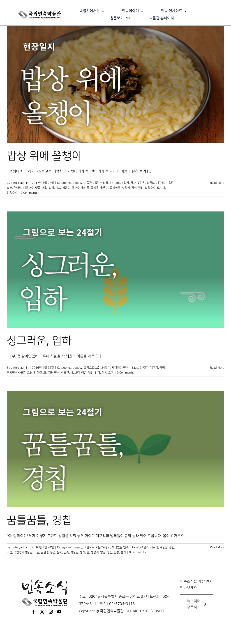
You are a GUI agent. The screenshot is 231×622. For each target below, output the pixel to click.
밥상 (51, 187)
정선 (140, 187)
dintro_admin (20, 182)
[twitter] (42, 612)
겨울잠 (170, 182)
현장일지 (105, 182)
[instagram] (51, 612)
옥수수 (76, 187)
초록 (111, 372)
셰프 (58, 187)
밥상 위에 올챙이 (44, 156)
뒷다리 (18, 187)
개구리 (160, 182)
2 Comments (29, 192)
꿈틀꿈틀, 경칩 (39, 520)
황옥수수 (12, 192)
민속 (57, 372)
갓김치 (141, 182)
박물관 (65, 372)
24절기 (144, 367)
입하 (97, 372)
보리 (77, 372)
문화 (50, 372)
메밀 (44, 187)
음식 (127, 187)
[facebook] (34, 612)
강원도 (151, 182)
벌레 (82, 552)
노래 (9, 187)
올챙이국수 (116, 187)
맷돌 (38, 187)
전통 (104, 372)
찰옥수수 (150, 187)
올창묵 (85, 187)
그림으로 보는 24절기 (97, 367)
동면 (52, 552)
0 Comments (125, 372)
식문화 (66, 187)
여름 (84, 372)
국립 (162, 367)
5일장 (125, 182)
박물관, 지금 (91, 182)
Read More (217, 182)
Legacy (77, 182)
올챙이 (104, 187)
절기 (123, 552)
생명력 (95, 552)
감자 (133, 182)
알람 (103, 552)
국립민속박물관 (16, 372)
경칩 (171, 547)
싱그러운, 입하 (39, 341)
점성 (134, 187)
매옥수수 (28, 187)
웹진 (90, 372)
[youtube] (59, 612)
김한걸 (38, 372)
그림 (29, 372)
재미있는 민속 (120, 367)
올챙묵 (95, 187)
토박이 (161, 187)
